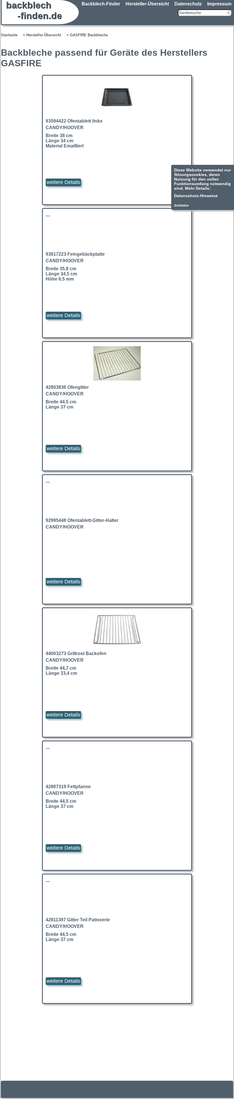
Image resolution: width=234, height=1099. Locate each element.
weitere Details (63, 182)
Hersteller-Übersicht (147, 3)
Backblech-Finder (101, 3)
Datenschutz (188, 3)
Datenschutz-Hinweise (196, 195)
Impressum (219, 3)
